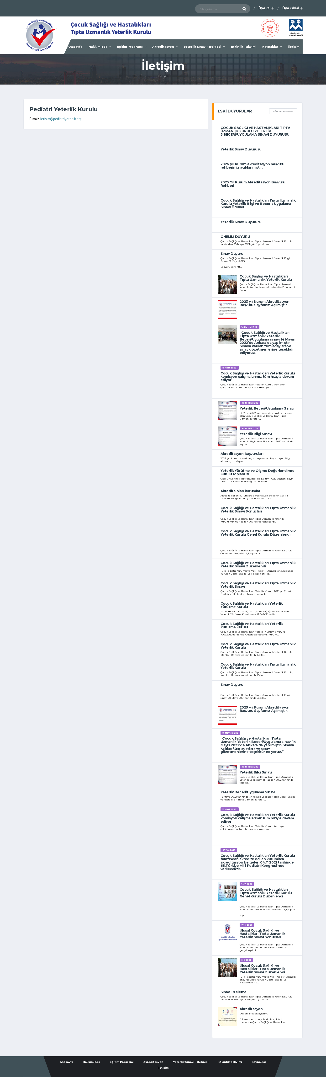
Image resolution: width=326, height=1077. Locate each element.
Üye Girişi (291, 8)
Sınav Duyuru (232, 253)
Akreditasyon (163, 46)
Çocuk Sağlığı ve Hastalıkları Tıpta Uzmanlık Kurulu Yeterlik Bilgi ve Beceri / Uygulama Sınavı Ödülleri (258, 203)
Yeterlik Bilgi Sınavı (256, 434)
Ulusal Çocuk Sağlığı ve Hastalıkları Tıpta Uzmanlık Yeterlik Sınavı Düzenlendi (262, 968)
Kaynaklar (270, 46)
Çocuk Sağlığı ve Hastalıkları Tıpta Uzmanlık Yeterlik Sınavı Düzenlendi (258, 564)
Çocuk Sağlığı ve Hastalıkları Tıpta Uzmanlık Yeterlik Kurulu (266, 278)
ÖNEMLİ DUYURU (235, 237)
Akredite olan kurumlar (240, 491)
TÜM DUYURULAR (283, 111)
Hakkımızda (98, 46)
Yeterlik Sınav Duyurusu (241, 149)
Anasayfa (75, 46)
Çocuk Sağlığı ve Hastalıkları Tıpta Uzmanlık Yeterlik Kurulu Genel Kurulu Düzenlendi (258, 533)
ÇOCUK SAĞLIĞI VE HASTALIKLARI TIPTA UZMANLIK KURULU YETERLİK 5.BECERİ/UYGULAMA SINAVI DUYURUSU (255, 131)
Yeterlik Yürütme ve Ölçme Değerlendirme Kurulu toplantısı (257, 472)
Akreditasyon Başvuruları (242, 454)
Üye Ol (264, 8)
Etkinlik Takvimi (243, 46)
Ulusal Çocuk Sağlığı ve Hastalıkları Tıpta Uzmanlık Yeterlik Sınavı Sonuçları (262, 933)
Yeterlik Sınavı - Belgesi (202, 46)
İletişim (294, 46)
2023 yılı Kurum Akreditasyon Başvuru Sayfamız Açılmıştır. (264, 303)
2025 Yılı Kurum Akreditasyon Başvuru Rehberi (253, 184)
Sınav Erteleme (234, 992)
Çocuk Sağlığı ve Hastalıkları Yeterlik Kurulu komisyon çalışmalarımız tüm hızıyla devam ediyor (258, 376)
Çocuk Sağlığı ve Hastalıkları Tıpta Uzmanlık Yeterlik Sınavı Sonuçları (258, 509)
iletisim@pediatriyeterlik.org (61, 119)
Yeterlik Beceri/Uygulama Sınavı (267, 408)
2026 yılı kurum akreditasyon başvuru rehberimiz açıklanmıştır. (252, 166)
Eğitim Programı (130, 46)
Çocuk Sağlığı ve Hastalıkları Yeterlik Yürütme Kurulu (252, 605)
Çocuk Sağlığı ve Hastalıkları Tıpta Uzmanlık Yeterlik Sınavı (258, 585)
